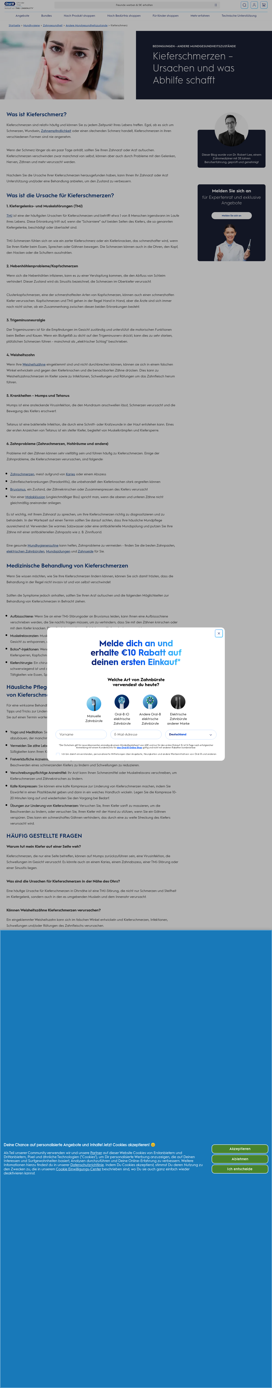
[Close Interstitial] (219, 633)
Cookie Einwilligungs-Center (78, 1169)
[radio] (94, 710)
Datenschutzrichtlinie (87, 1165)
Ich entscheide (240, 1169)
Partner (96, 1153)
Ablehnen (240, 1159)
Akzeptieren (240, 1149)
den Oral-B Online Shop (129, 747)
